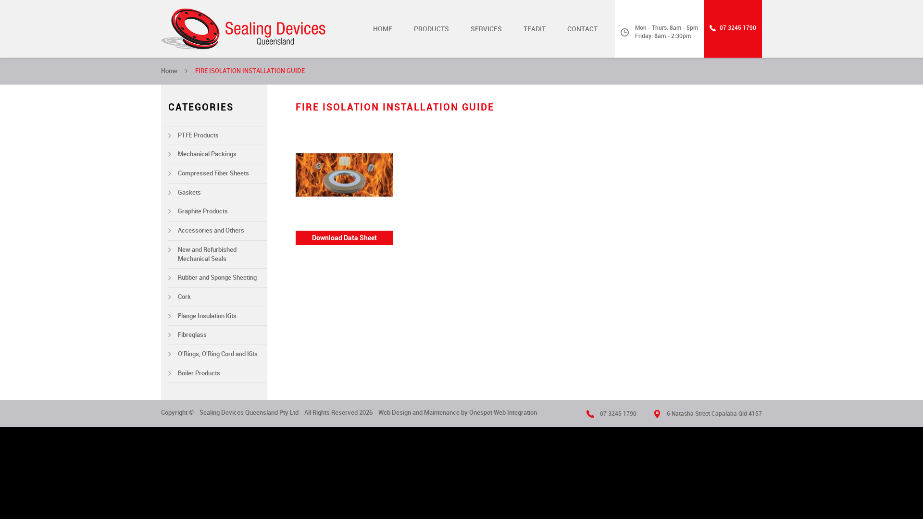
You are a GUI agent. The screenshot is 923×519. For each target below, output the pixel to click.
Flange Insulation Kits (207, 316)
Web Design (394, 412)
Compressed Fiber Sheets (213, 173)
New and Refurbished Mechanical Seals (207, 254)
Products (431, 29)
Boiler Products (199, 373)
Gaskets (189, 192)
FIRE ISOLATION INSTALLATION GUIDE (250, 70)
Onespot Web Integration (503, 412)
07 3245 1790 (738, 28)
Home (382, 29)
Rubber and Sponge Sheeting (217, 277)
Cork (184, 296)
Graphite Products (203, 211)
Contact (582, 29)
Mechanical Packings (207, 154)
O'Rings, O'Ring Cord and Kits (218, 354)
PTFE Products (198, 135)
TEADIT (535, 29)
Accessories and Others (211, 230)
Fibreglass (192, 334)
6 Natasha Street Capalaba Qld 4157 (714, 413)
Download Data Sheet (344, 238)
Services (486, 29)
